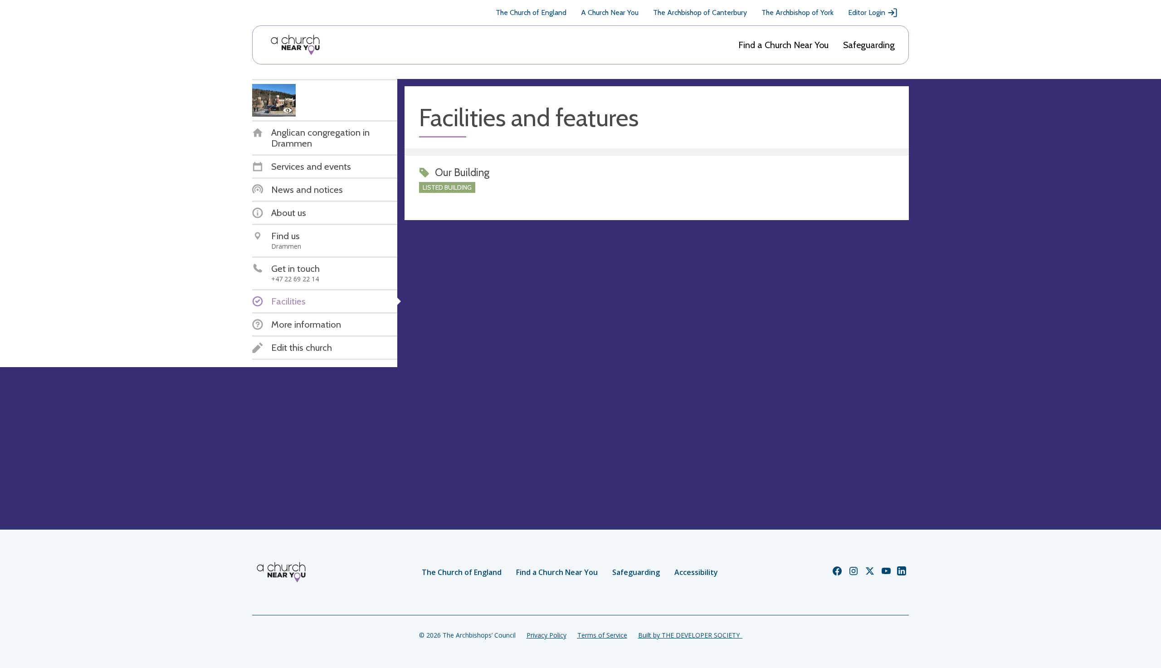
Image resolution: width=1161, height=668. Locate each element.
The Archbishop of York (797, 12)
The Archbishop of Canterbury (700, 12)
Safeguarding (869, 44)
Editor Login (866, 12)
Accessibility (696, 572)
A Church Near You (610, 12)
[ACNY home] (295, 45)
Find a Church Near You (783, 44)
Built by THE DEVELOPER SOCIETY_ (690, 635)
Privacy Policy (546, 635)
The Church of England (531, 12)
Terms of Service (602, 635)
